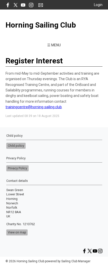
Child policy (16, 146)
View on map (17, 232)
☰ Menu (54, 45)
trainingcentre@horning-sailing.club (34, 107)
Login (98, 5)
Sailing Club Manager (75, 261)
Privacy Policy (17, 168)
